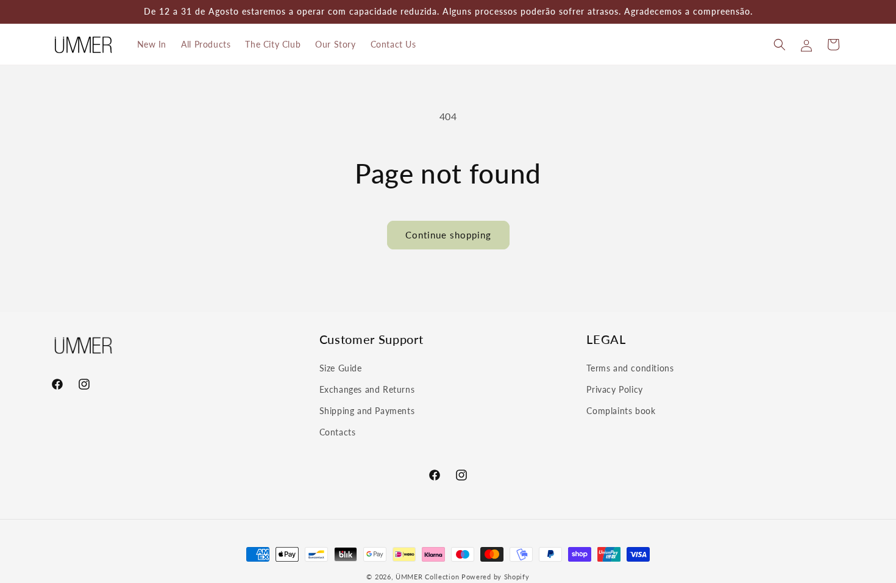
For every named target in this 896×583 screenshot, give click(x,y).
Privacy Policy (614, 389)
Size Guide (340, 368)
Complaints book (620, 411)
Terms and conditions (630, 368)
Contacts (337, 432)
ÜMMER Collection (427, 577)
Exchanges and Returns (367, 389)
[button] (779, 44)
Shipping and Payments (367, 411)
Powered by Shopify (495, 577)
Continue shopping (448, 234)
